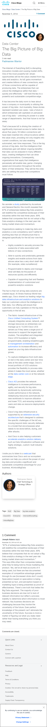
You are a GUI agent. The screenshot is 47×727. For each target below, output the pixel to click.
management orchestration (22, 344)
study (16, 204)
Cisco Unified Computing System (23, 318)
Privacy (7, 684)
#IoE (9, 511)
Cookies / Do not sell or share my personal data (21, 688)
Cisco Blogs (16, 3)
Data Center (16, 9)
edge (10, 377)
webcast (28, 454)
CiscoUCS (6, 516)
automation (13, 347)
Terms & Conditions (12, 679)
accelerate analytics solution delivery (24, 439)
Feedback (8, 671)
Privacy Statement (22, 717)
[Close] (44, 707)
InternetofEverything (30, 516)
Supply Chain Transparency (14, 700)
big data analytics (29, 511)
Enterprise (16, 516)
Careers (8, 654)
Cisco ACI (12, 382)
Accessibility (9, 692)
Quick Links (10, 640)
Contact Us (9, 649)
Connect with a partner (13, 658)
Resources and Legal (14, 666)
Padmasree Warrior (12, 61)
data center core (21, 374)
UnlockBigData (8, 520)
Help (6, 675)
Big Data (17, 511)
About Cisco (9, 645)
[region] (23, 715)
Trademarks (9, 696)
